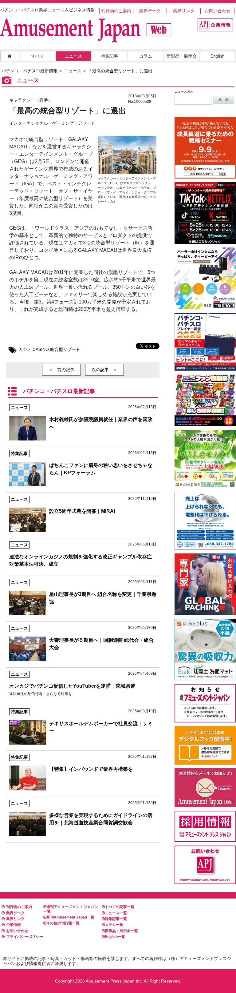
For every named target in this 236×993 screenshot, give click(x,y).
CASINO (41, 349)
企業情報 (13, 925)
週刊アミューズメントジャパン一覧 (70, 909)
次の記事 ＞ (104, 369)
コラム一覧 (114, 925)
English (217, 56)
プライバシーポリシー (24, 937)
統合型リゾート (65, 349)
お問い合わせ (217, 10)
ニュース (73, 56)
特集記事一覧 (116, 919)
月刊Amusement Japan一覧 (70, 917)
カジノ (24, 349)
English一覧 (115, 937)
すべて (37, 56)
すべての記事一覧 (119, 907)
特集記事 (109, 56)
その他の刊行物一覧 (63, 923)
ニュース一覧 (116, 913)
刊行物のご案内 (116, 10)
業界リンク (184, 10)
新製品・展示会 (182, 56)
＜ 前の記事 (61, 369)
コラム (145, 56)
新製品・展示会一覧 (121, 931)
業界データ (150, 10)
